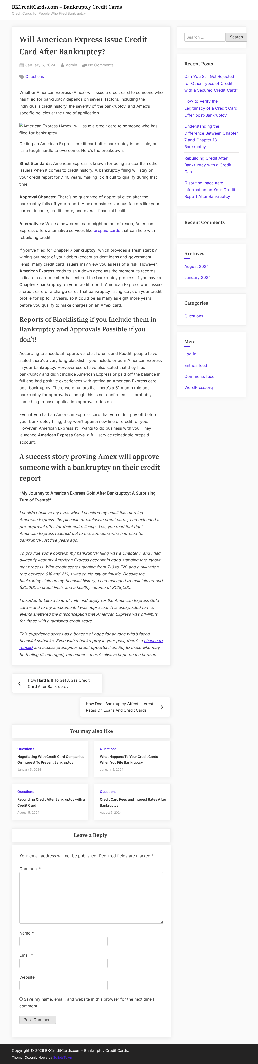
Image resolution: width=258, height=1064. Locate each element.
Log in (190, 353)
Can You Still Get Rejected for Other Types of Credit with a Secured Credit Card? (211, 83)
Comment (30, 868)
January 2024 (197, 277)
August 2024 (196, 266)
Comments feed (199, 376)
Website (27, 977)
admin (71, 64)
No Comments (101, 65)
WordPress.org (198, 387)
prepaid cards (107, 230)
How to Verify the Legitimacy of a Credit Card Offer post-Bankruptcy (210, 108)
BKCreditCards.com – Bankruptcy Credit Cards (67, 7)
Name (26, 933)
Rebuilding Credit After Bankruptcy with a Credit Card (207, 164)
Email (26, 955)
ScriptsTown (62, 1057)
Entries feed (195, 365)
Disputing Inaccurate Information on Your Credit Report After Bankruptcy (209, 189)
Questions (34, 76)
